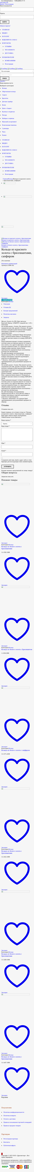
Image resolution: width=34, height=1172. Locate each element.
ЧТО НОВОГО (10, 50)
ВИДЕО (4, 33)
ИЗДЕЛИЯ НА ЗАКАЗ (9, 40)
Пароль (2, 13)
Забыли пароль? (5, 26)
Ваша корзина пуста (6, 83)
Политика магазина (9, 314)
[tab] (17, 304)
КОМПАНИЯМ (10, 60)
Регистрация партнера (10, 1139)
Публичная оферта (9, 1145)
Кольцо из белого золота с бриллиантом (16, 649)
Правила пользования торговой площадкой (17, 1122)
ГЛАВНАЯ (5, 29)
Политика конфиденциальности (13, 1112)
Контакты (6, 1142)
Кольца (10, 179)
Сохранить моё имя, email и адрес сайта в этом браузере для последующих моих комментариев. (16, 460)
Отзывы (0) (7, 307)
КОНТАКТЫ (6, 43)
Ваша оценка (6, 420)
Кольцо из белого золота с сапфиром (15, 750)
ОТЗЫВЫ (8, 46)
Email (3, 451)
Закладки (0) (4, 2)
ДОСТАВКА (9, 53)
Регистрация (9, 64)
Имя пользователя (6, 6)
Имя (3, 443)
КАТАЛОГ (5, 36)
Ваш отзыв (5, 426)
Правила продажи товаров (12, 1125)
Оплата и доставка (9, 1119)
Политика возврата (9, 1115)
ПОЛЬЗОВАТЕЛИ (8, 57)
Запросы (6, 317)
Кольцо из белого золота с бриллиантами (11, 548)
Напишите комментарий (9, 263)
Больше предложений (10, 310)
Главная (5, 179)
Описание (6, 304)
